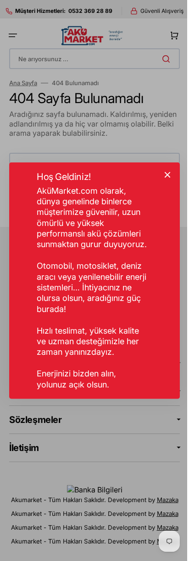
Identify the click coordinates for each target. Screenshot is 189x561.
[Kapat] (164, 174)
